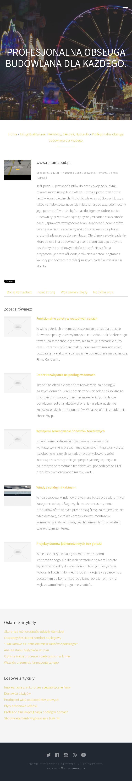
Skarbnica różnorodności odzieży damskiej (34, 631)
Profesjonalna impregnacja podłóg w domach (36, 712)
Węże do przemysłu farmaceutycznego (31, 662)
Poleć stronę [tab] (46, 292)
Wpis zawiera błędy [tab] (74, 292)
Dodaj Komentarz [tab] (19, 292)
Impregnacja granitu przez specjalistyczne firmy (37, 687)
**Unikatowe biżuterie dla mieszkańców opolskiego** (41, 644)
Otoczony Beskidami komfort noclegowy (32, 637)
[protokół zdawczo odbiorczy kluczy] (17, 169)
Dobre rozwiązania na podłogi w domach (65, 374)
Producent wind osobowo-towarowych (31, 699)
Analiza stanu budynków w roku (26, 650)
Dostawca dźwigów (17, 693)
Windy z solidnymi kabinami (56, 487)
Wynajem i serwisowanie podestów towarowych (70, 431)
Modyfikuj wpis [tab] (103, 292)
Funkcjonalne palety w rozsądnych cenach (66, 318)
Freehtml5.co (76, 768)
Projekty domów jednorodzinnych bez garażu (69, 543)
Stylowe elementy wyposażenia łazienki (31, 718)
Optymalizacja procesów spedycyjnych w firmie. (37, 656)
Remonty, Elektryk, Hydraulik (68, 134)
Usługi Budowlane (33, 134)
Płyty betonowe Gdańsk (20, 706)
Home (12, 134)
